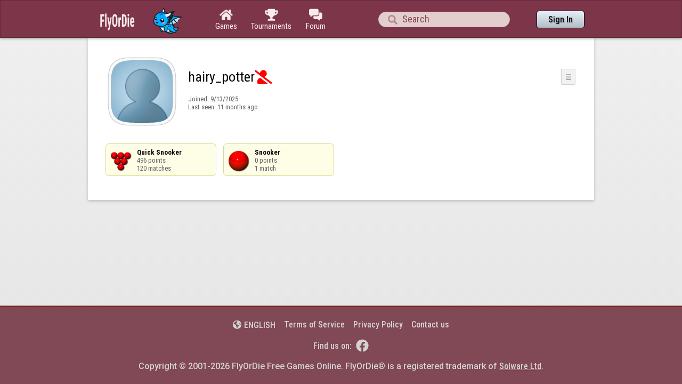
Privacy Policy (378, 324)
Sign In (560, 19)
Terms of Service (314, 324)
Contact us (430, 324)
